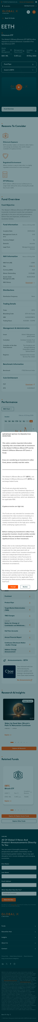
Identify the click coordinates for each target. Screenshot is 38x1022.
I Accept (13, 587)
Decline (25, 587)
